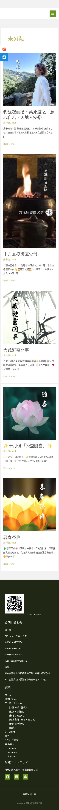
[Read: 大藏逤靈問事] (29, 317)
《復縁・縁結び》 (16, 711)
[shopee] (25, 777)
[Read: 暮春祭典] (29, 504)
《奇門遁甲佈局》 (16, 723)
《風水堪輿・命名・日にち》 (22, 719)
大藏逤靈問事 (16, 350)
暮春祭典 (11, 537)
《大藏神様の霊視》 (18, 707)
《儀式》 (12, 727)
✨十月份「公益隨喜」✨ (27, 445)
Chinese (12, 748)
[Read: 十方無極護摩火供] (29, 201)
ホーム (8, 694)
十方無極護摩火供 (20, 254)
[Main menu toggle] (53, 13)
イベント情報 (11, 739)
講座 (7, 735)
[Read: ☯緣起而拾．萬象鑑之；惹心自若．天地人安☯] (29, 79)
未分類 (6, 122)
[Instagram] (16, 777)
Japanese (12, 752)
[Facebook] (7, 777)
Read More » (9, 143)
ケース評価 (10, 731)
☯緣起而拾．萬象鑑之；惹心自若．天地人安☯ (28, 114)
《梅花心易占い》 (16, 715)
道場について (11, 698)
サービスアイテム (13, 702)
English (11, 756)
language (9, 743)
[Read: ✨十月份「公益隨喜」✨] (29, 413)
